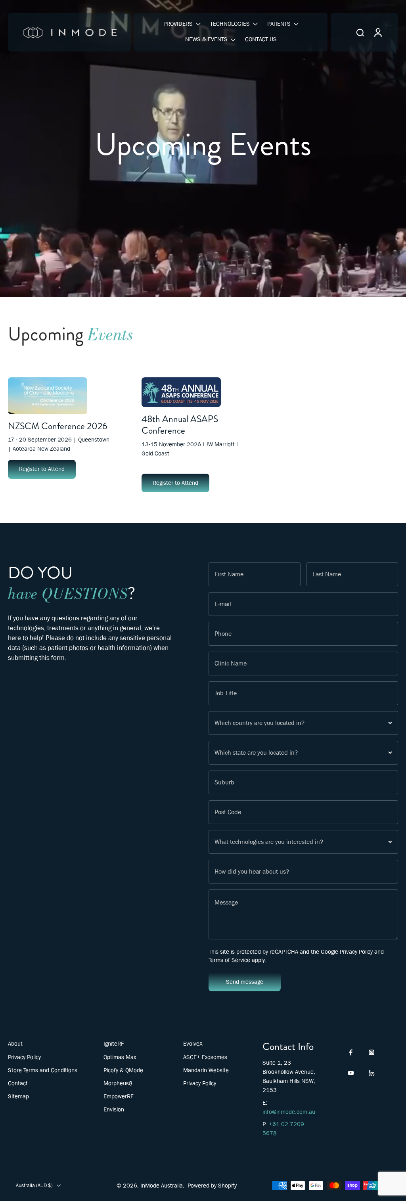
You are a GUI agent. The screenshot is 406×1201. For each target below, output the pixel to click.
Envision (113, 1109)
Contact (18, 1083)
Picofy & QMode (123, 1070)
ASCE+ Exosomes (205, 1057)
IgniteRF (113, 1044)
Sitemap (18, 1096)
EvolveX (193, 1044)
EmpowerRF (118, 1096)
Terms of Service (229, 960)
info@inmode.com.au (288, 1112)
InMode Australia (161, 1186)
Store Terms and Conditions (42, 1070)
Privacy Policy (356, 952)
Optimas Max (119, 1057)
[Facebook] (351, 1052)
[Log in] (377, 32)
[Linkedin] (371, 1073)
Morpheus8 (117, 1083)
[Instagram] (371, 1052)
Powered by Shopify (212, 1186)
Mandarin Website (206, 1070)
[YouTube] (351, 1073)
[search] (360, 32)
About (15, 1044)
